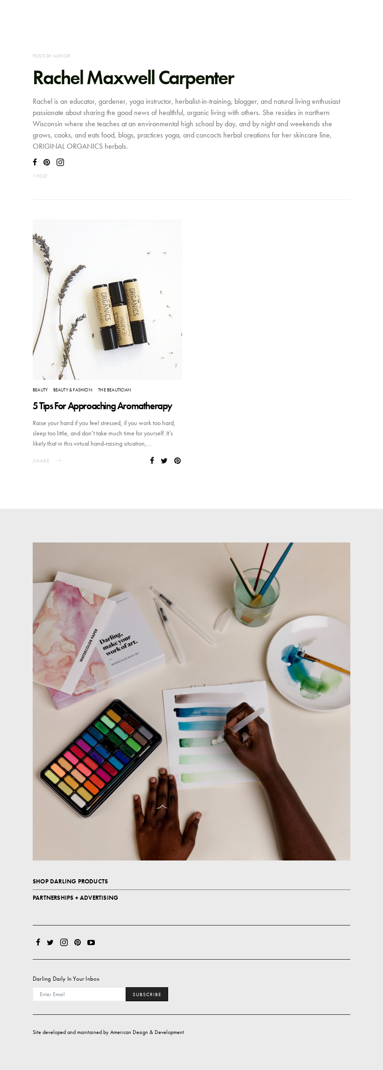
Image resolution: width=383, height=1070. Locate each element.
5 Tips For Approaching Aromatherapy (102, 405)
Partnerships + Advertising (75, 898)
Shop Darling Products (70, 881)
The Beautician (114, 390)
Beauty (40, 390)
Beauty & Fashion (72, 390)
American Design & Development (147, 1032)
